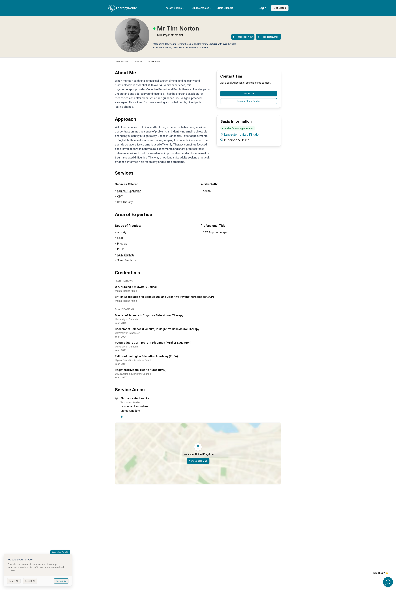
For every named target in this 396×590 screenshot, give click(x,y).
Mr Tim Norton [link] (154, 61)
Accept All (30, 580)
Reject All (14, 580)
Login (262, 8)
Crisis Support (225, 8)
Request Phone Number (249, 101)
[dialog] (38, 570)
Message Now (245, 37)
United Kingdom (121, 61)
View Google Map (198, 461)
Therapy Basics (173, 8)
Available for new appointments (238, 128)
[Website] (122, 416)
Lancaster (231, 134)
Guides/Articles (200, 8)
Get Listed (280, 8)
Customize (61, 580)
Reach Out (249, 93)
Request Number (271, 37)
